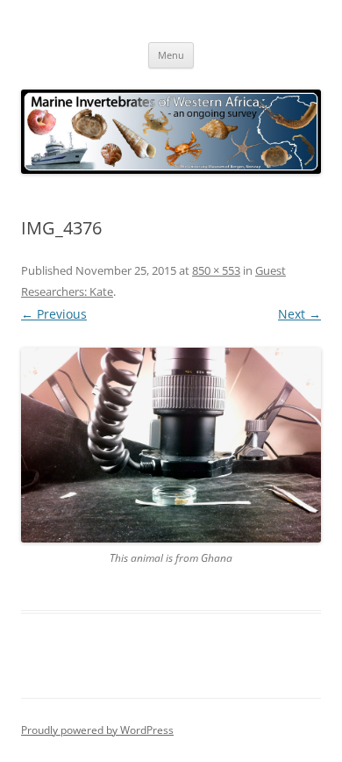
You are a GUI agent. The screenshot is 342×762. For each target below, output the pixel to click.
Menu (171, 54)
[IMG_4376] (171, 445)
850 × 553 (216, 270)
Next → (299, 314)
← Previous (54, 314)
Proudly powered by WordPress (97, 729)
